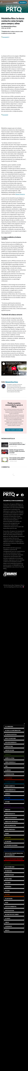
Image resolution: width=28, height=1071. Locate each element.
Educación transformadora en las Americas (14, 854)
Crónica (7, 794)
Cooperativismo (10, 782)
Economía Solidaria (11, 845)
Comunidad (8, 778)
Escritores (8, 878)
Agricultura (9, 746)
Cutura (7, 801)
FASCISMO (8, 882)
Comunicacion (9, 774)
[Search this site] (2, 2)
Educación (8, 849)
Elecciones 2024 (9, 867)
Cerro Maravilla (10, 762)
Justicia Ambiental (11, 906)
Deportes (8, 805)
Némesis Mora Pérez (10, 26)
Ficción (7, 894)
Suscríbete (23, 2)
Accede (15, 2)
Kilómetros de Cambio (12, 914)
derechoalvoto (10, 813)
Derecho (7, 809)
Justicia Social (9, 910)
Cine (6, 766)
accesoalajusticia (11, 734)
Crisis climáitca (10, 786)
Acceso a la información (12, 730)
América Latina (9, 758)
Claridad (8, 770)
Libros (7, 922)
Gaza (6, 902)
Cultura (7, 797)
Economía (8, 841)
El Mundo (8, 863)
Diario (7, 833)
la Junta (7, 918)
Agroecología (9, 750)
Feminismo (8, 886)
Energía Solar (9, 874)
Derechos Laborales (11, 821)
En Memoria (8, 871)
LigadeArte (8, 926)
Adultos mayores (10, 738)
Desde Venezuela (10, 829)
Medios (7, 930)
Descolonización (10, 825)
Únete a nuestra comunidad (14, 430)
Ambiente (8, 754)
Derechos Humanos (11, 817)
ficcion (7, 890)
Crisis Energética (10, 790)
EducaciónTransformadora (14, 859)
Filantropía (8, 898)
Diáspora (8, 837)
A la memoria (9, 726)
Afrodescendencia (10, 742)
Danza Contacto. (20, 194)
